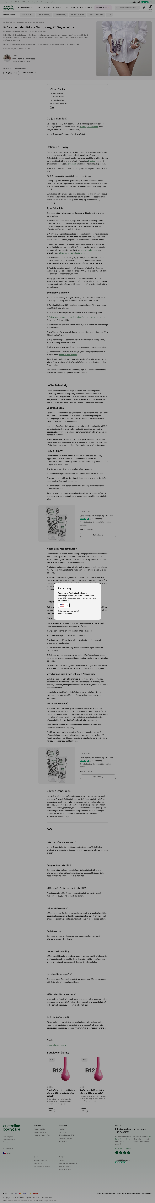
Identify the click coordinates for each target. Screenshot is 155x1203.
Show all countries (65, 614)
